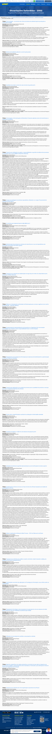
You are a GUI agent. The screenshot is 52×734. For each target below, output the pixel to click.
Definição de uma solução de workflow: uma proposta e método (20, 636)
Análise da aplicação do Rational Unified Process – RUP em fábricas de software (24, 533)
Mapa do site (29, 724)
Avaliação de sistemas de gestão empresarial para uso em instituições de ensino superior (26, 466)
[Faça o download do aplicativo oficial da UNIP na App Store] (9, 712)
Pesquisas (43, 4)
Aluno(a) (49, 1)
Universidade (22, 4)
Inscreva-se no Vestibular (19, 717)
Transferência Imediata (18, 719)
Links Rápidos (21, 1)
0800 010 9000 (38, 712)
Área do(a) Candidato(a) (18, 724)
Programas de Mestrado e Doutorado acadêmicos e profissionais (22, 17)
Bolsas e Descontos (18, 722)
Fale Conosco (15, 1)
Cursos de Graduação (6, 717)
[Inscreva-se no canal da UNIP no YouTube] (32, 1)
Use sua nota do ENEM (18, 718)
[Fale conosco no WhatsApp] (34, 1)
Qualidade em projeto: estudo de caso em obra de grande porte (20, 85)
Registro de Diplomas (30, 723)
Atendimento (29, 717)
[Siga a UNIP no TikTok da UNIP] (31, 1)
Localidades (29, 718)
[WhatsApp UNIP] (34, 1)
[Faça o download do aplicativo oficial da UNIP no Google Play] (4, 712)
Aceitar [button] (37, 731)
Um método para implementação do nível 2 (18, 223)
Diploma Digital (29, 722)
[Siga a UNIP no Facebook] (27, 1)
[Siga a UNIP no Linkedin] (28, 1)
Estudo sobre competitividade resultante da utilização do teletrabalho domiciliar (24, 414)
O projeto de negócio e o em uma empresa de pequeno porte (21, 431)
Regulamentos (17, 723)
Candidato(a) (42, 1)
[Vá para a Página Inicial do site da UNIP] (5, 4)
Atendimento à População (31, 719)
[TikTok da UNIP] (21, 713)
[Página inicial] (6, 17)
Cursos (38, 4)
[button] (16, 732)
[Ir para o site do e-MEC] (44, 719)
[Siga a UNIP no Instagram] (29, 1)
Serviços (48, 4)
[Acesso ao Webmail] (25, 1)
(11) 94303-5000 (46, 712)
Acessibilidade (9, 1)
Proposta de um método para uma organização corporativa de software (22, 687)
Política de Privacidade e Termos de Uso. (39, 727)
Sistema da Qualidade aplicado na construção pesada (18, 52)
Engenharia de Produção (39, 17)
